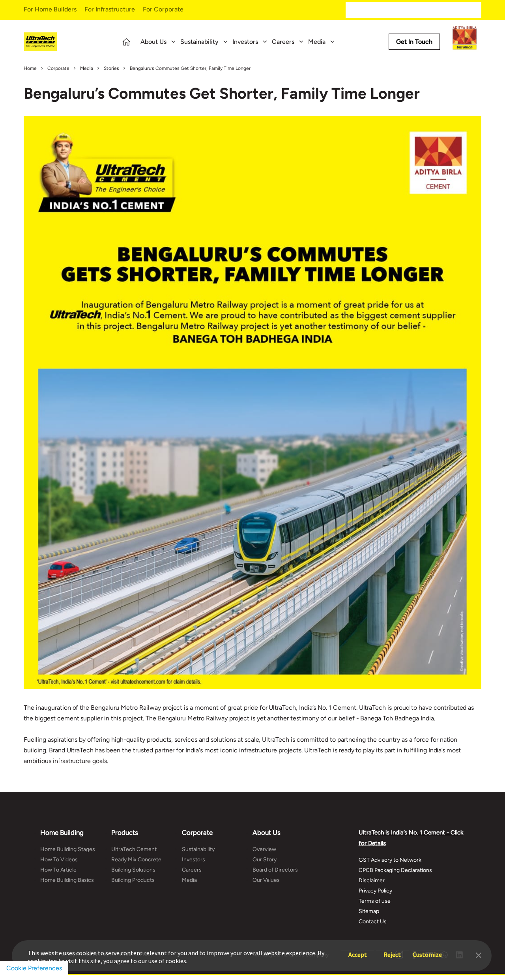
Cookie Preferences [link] (34, 968)
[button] (478, 954)
